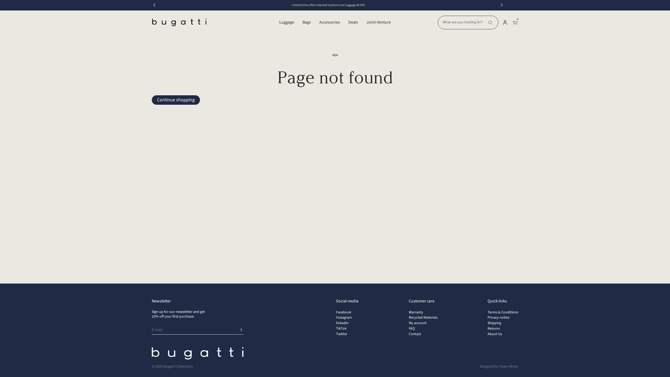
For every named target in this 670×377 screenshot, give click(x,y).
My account (418, 323)
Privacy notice (498, 317)
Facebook (343, 312)
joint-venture (378, 22)
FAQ (412, 328)
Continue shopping (176, 100)
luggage (286, 22)
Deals (353, 22)
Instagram (344, 317)
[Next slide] (501, 5)
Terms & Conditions (503, 312)
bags (307, 22)
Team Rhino (509, 366)
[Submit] (241, 330)
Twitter (341, 334)
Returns (494, 328)
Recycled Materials (423, 317)
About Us (495, 334)
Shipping (494, 323)
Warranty (416, 312)
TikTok (341, 328)
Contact (415, 334)
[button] (468, 22)
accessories (329, 22)
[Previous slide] (154, 5)
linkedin (342, 323)
